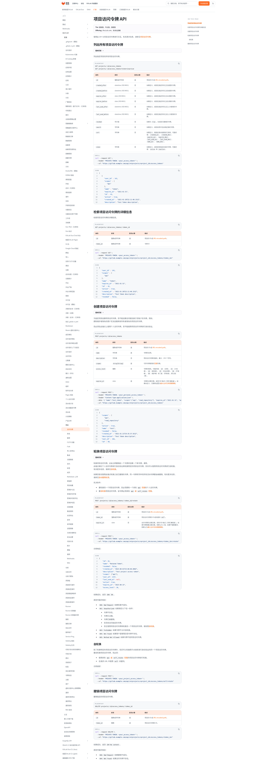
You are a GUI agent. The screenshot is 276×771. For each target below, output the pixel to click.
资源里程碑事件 (71, 593)
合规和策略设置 (71, 119)
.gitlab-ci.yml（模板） (73, 46)
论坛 (82, 3)
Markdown (69, 326)
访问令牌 (70, 429)
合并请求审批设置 (72, 343)
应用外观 (69, 67)
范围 (155, 363)
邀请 (67, 266)
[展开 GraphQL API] (87, 740)
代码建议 (69, 110)
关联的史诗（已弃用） (73, 309)
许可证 (68, 300)
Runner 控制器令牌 (72, 615)
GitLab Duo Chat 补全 (73, 235)
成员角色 (69, 334)
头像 (67, 93)
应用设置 (69, 72)
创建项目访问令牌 (193, 31)
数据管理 (69, 141)
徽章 (68, 438)
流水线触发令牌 (71, 408)
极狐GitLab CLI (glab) (70, 754)
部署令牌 (69, 158)
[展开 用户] (87, 684)
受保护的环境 (71, 494)
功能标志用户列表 (72, 214)
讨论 (67, 166)
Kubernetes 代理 (71, 54)
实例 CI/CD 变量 (71, 261)
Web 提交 (69, 710)
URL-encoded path (161, 80)
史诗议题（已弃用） (72, 274)
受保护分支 (71, 490)
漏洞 (68, 554)
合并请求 (69, 352)
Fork (68, 446)
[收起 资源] (87, 37)
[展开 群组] (87, 252)
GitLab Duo (80, 9)
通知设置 (69, 378)
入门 (64, 16)
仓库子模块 (69, 576)
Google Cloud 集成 (72, 248)
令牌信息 (69, 675)
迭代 (68, 464)
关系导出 (70, 515)
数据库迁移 (69, 136)
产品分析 (69, 421)
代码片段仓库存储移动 (73, 649)
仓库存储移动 (71, 533)
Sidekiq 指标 (70, 641)
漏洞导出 (69, 701)
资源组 (68, 580)
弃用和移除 (68, 723)
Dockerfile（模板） (72, 171)
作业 (67, 283)
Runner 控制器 (71, 611)
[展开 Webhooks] (87, 28)
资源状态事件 (70, 598)
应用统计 (69, 76)
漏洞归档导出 (70, 697)
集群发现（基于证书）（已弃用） (76, 106)
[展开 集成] (87, 24)
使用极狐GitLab (67, 9)
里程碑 (69, 481)
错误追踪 (69, 192)
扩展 (94, 9)
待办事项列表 (70, 671)
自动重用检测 (104, 477)
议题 (67, 270)
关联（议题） (70, 313)
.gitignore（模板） (72, 41)
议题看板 (70, 459)
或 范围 (141, 491)
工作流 (68, 218)
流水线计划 (69, 403)
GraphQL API (67, 741)
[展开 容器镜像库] (87, 123)
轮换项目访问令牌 (193, 35)
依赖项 (68, 145)
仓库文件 (69, 572)
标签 (68, 468)
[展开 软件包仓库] (87, 390)
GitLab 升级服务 (92, 3)
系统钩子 (69, 662)
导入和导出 (71, 451)
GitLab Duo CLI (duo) (70, 749)
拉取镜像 (70, 507)
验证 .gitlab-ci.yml (72, 322)
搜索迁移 (69, 623)
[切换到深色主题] (213, 3)
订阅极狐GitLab (124, 9)
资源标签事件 (70, 589)
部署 (67, 162)
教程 (64, 20)
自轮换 (113, 469)
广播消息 (69, 102)
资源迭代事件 (70, 585)
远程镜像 (70, 528)
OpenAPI (67, 727)
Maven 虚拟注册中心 (73, 330)
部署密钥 (69, 153)
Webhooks (66, 29)
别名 (68, 434)
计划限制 (69, 416)
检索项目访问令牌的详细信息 (197, 27)
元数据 (68, 360)
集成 (64, 24)
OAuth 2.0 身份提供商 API (71, 745)
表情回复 (69, 179)
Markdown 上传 (72, 477)
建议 (67, 658)
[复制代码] (179, 63)
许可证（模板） (71, 304)
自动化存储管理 (69, 732)
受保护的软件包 (72, 498)
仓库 (67, 567)
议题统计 (69, 278)
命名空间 (69, 369)
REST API (66, 33)
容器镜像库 (69, 123)
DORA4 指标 (70, 175)
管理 (114, 9)
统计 (68, 546)
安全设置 (70, 537)
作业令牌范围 (70, 291)
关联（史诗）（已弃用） (73, 317)
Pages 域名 (69, 395)
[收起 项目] (87, 425)
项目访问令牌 (145, 36)
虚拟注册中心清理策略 (73, 688)
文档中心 (75, 3)
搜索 (67, 619)
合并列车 (69, 356)
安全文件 (69, 628)
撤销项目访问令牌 (193, 44)
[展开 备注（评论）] (87, 373)
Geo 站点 (69, 231)
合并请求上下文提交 (72, 347)
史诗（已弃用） (71, 188)
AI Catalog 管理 (71, 59)
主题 (67, 679)
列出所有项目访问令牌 (195, 23)
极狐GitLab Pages (72, 240)
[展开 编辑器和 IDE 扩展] (87, 758)
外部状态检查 (70, 205)
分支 (67, 97)
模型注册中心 (70, 365)
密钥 (67, 296)
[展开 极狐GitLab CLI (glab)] (87, 753)
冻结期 (68, 222)
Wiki (68, 563)
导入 (67, 257)
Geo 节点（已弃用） (72, 227)
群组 (67, 253)
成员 (68, 472)
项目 (67, 425)
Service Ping (70, 636)
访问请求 (69, 50)
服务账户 (69, 632)
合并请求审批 (70, 339)
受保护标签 (71, 502)
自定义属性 (69, 132)
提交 (67, 115)
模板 (68, 550)
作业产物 (69, 287)
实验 (67, 201)
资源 (65, 37)
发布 (68, 520)
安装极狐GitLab (105, 9)
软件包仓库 (69, 390)
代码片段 (70, 541)
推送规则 (70, 511)
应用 (67, 80)
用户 (67, 684)
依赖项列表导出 (71, 149)
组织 (67, 386)
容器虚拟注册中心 (72, 128)
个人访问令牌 (70, 399)
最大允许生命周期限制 (167, 383)
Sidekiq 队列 (70, 645)
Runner (68, 606)
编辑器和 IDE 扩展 (69, 758)
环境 (67, 184)
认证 (67, 85)
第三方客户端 (68, 719)
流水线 (68, 412)
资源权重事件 (70, 602)
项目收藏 (70, 485)
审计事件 (69, 89)
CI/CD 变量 (70, 442)
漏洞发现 (69, 705)
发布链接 (70, 524)
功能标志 (69, 210)
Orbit (88, 9)
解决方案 (136, 9)
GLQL (67, 244)
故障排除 (67, 736)
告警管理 (69, 63)
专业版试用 (204, 3)
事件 (67, 197)
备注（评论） (70, 373)
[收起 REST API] (87, 33)
